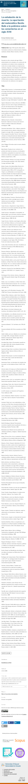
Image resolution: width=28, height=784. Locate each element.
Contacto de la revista (9, 769)
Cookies (6, 775)
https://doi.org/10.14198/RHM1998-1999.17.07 (15, 44)
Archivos (8, 9)
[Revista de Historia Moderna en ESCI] (20, 757)
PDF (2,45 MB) (7, 653)
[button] (4, 722)
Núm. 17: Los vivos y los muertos (8, 10)
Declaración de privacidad (10, 774)
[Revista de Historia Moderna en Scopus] (20, 745)
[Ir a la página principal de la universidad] (11, 767)
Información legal (8, 772)
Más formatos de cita (7, 686)
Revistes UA (7, 771)
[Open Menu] (1, 2)
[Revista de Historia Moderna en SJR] (8, 741)
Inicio (2, 9)
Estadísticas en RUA (6, 662)
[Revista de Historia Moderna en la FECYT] (8, 757)
